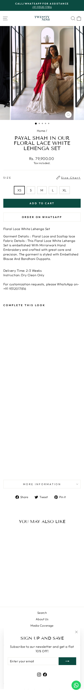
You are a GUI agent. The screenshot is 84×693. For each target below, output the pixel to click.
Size (42, 177)
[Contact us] (76, 685)
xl (65, 190)
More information (42, 484)
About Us (42, 619)
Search (42, 613)
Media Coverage (42, 625)
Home (41, 131)
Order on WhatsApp (42, 217)
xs (19, 190)
